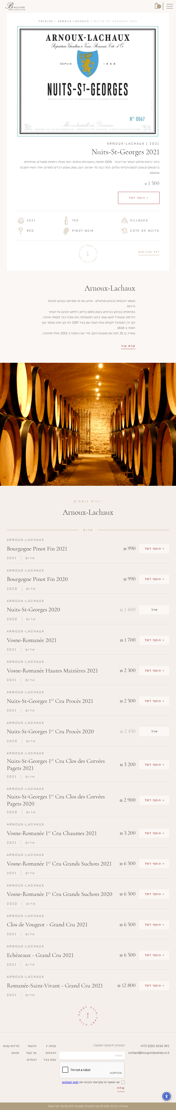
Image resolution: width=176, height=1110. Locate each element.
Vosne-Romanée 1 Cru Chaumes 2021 (52, 833)
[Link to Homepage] (15, 6)
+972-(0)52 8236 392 (154, 1046)
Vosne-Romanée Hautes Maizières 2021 (52, 670)
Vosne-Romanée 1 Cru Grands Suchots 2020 (59, 894)
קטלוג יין (51, 1046)
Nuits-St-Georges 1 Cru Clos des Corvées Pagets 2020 (56, 800)
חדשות (32, 1046)
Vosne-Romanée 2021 (31, 640)
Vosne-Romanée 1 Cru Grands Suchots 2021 (59, 863)
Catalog (46, 21)
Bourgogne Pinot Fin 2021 (37, 548)
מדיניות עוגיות (11, 1046)
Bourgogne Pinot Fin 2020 (37, 579)
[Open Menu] (169, 6)
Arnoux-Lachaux (73, 21)
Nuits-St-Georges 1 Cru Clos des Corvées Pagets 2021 (56, 765)
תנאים (15, 1053)
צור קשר (31, 1053)
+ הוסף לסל (139, 198)
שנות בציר (49, 1060)
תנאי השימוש (70, 1082)
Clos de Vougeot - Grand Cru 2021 (47, 924)
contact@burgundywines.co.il (148, 1053)
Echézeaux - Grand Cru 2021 (40, 955)
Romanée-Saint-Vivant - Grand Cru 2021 (55, 985)
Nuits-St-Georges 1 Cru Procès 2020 (50, 731)
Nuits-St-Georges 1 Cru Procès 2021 (50, 701)
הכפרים (31, 1060)
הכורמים (51, 1053)
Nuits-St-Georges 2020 (33, 609)
